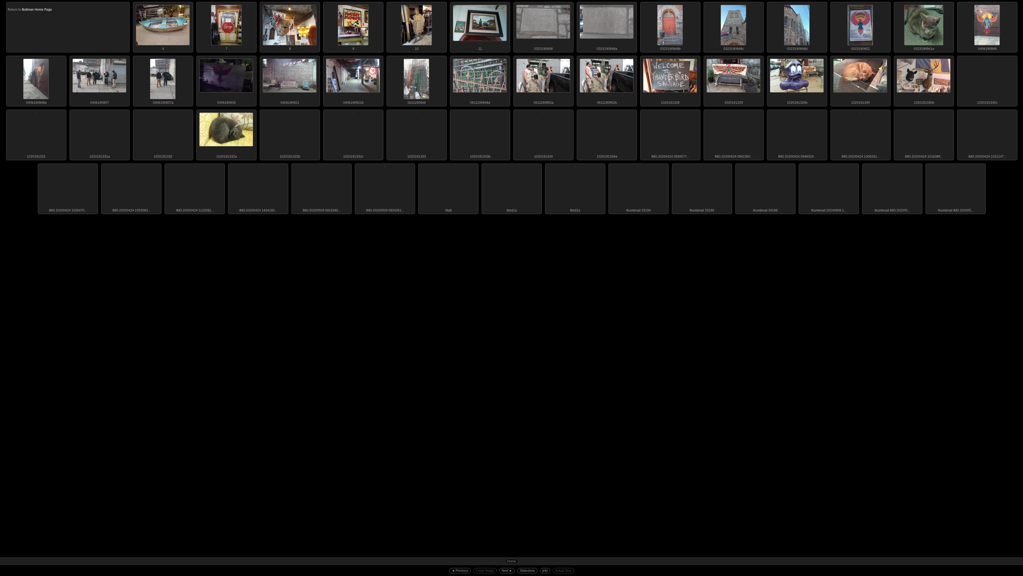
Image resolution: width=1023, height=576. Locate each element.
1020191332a (226, 156)
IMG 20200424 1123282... (195, 210)
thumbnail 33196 (702, 210)
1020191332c (353, 156)
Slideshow (527, 571)
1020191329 (733, 103)
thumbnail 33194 (638, 210)
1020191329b (797, 103)
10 (417, 49)
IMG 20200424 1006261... (860, 156)
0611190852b (607, 103)
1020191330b (924, 103)
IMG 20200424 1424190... (258, 210)
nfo (545, 571)
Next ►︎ (507, 571)
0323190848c (734, 49)
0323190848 (543, 49)
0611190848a (480, 103)
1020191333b (480, 156)
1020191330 (860, 103)
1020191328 (670, 103)
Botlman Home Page (37, 9)
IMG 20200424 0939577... (670, 156)
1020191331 (36, 156)
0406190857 (99, 103)
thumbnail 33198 (765, 210)
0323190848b (670, 49)
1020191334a (607, 156)
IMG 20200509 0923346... (321, 210)
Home (511, 561)
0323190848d (797, 49)
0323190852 (860, 49)
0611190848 (417, 103)
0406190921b (353, 103)
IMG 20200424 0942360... (734, 156)
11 (480, 49)
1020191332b (290, 156)
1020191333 (416, 156)
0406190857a (163, 103)
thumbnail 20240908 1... (828, 210)
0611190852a (544, 103)
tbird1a (512, 210)
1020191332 (163, 156)
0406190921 (290, 103)
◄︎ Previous (460, 571)
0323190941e (924, 49)
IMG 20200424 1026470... (68, 210)
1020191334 (543, 156)
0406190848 (987, 49)
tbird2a (575, 210)
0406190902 (226, 103)
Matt (448, 210)
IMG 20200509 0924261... (385, 210)
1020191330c (987, 103)
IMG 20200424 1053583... (131, 210)
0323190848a (607, 49)
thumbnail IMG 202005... (892, 210)
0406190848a (36, 103)
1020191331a (100, 156)
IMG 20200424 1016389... (924, 156)
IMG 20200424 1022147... (987, 156)
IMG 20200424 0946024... (797, 156)
